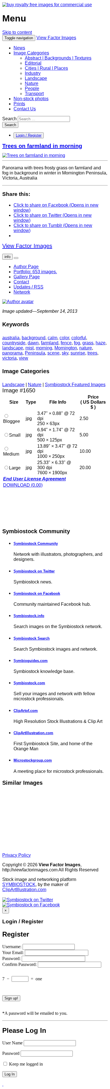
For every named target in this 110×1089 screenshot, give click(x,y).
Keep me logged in (25, 1064)
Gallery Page (27, 276)
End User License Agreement (34, 478)
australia (10, 337)
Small (15, 435)
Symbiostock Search (32, 638)
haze (100, 342)
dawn (33, 342)
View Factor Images (56, 37)
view (23, 358)
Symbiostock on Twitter (34, 571)
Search (9, 118)
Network (22, 292)
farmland (49, 342)
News (19, 47)
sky (65, 353)
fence (66, 342)
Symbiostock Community (36, 543)
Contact (21, 281)
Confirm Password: (20, 964)
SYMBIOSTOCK (19, 884)
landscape (12, 347)
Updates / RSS (28, 287)
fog (77, 342)
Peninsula (35, 353)
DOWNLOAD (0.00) (23, 485)
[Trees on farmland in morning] (33, 155)
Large (15, 467)
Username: (12, 946)
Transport (34, 93)
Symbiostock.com (29, 683)
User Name (12, 1042)
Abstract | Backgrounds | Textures (58, 58)
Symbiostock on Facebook (37, 593)
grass (87, 342)
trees (92, 353)
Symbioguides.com (31, 661)
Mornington (65, 347)
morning (44, 347)
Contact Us (25, 108)
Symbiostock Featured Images (75, 384)
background (33, 337)
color (64, 337)
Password (10, 1053)
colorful (78, 337)
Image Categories (31, 53)
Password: (12, 958)
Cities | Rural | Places (46, 68)
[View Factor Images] (47, 4)
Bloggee (11, 421)
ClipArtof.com (26, 710)
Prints (19, 103)
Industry (33, 73)
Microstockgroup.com (33, 760)
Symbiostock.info (29, 616)
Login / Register (28, 135)
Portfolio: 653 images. (35, 271)
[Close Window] (2, 1084)
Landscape (36, 78)
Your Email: (13, 952)
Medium (11, 454)
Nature (31, 83)
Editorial (33, 63)
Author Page (26, 266)
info (7, 257)
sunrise (78, 353)
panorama (12, 353)
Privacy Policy (16, 855)
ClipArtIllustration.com (33, 733)
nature (85, 347)
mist (29, 347)
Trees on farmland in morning (42, 146)
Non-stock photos (31, 98)
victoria (9, 358)
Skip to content (17, 32)
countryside (13, 342)
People (32, 88)
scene (53, 353)
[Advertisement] (47, 507)
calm (52, 337)
